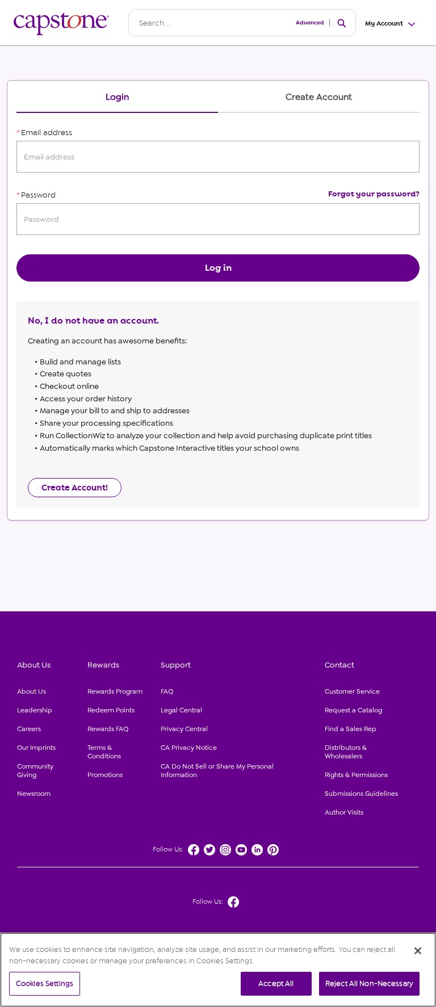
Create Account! (74, 487)
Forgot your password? (374, 194)
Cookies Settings (44, 983)
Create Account (319, 97)
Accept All (276, 983)
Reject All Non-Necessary (369, 983)
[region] (218, 970)
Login (117, 97)
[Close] (417, 950)
